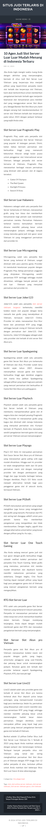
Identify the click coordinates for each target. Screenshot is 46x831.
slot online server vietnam (22, 784)
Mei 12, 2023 (9, 66)
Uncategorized (19, 779)
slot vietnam (36, 786)
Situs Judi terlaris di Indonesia (23, 7)
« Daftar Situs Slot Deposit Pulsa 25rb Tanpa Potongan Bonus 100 (20, 798)
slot (9, 784)
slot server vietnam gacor (21, 786)
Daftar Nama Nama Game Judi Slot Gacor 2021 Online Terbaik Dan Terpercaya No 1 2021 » (23, 808)
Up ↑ (24, 826)
